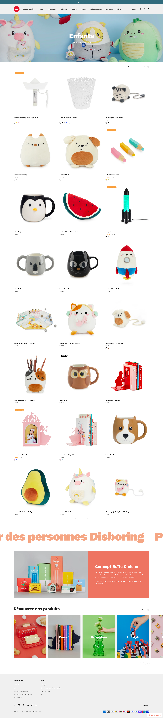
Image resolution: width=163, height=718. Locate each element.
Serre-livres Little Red (113, 400)
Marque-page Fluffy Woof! (114, 343)
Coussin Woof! (64, 175)
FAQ (15, 688)
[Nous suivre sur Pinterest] (23, 705)
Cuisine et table (28, 9)
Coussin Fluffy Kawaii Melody (70, 343)
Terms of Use (27, 711)
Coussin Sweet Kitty (20, 175)
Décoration (52, 9)
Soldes (118, 9)
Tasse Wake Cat (65, 289)
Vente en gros (45, 691)
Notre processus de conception (51, 688)
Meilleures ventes (96, 9)
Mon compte (18, 697)
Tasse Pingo (18, 232)
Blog (42, 694)
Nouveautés (109, 9)
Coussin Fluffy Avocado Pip (23, 512)
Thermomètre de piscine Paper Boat (26, 117)
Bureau (41, 9)
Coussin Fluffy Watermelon (69, 232)
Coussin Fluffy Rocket (113, 289)
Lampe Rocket (110, 232)
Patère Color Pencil (112, 175)
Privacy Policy (37, 711)
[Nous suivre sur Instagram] (19, 705)
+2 (69, 122)
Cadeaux (83, 9)
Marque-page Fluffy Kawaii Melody (117, 512)
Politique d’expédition (21, 691)
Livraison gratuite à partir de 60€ (81, 2)
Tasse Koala (17, 289)
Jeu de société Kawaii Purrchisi (24, 343)
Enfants (74, 9)
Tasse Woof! (110, 455)
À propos (44, 685)
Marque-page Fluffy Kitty (114, 117)
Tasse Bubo (63, 400)
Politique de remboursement (23, 694)
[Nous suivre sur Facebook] (15, 705)
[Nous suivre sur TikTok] (32, 705)
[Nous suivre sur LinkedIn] (36, 705)
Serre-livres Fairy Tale (67, 455)
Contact (16, 685)
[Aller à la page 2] (86, 520)
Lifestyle (64, 9)
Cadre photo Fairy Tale (21, 455)
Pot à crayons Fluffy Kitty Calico (24, 400)
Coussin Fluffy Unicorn (67, 512)
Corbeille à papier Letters (68, 117)
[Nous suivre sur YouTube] (28, 705)
